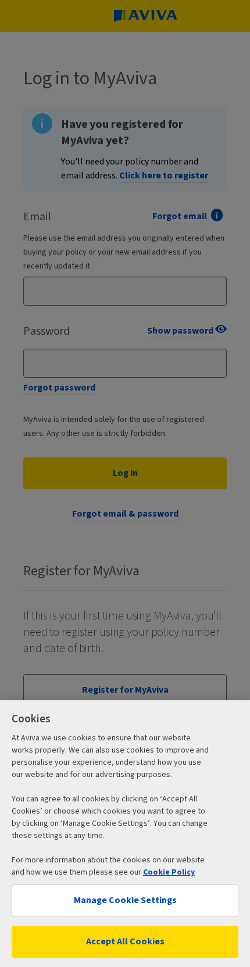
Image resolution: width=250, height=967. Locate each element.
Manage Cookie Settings (125, 900)
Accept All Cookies (125, 941)
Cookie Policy (169, 872)
